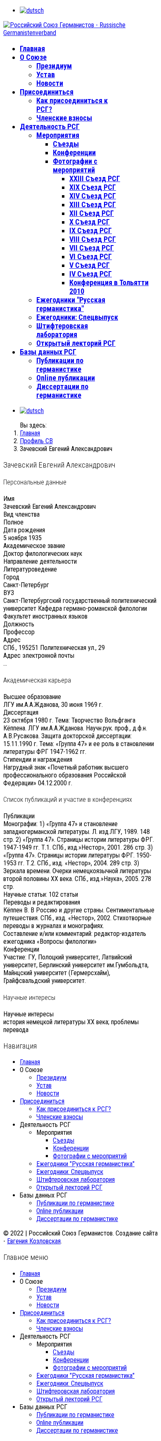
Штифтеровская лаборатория (62, 330)
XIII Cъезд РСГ (92, 204)
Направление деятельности (40, 561)
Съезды (66, 143)
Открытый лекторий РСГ (76, 343)
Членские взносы (64, 117)
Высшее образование (32, 697)
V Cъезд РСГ (89, 265)
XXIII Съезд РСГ (94, 178)
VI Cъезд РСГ (90, 256)
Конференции (74, 152)
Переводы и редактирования (41, 902)
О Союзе (33, 57)
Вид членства (21, 514)
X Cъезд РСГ (89, 221)
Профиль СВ (36, 441)
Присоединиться (46, 91)
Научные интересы (28, 1014)
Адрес (12, 640)
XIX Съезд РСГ (92, 187)
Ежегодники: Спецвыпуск (77, 317)
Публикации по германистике (59, 364)
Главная (32, 48)
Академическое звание (34, 546)
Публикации (19, 816)
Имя (8, 499)
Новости (49, 83)
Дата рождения (24, 530)
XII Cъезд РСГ (91, 213)
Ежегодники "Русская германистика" (70, 304)
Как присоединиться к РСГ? (73, 1109)
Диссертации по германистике (62, 390)
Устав (45, 74)
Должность (18, 624)
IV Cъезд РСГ (90, 273)
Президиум (54, 65)
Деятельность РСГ (50, 126)
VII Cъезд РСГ (91, 247)
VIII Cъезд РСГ (92, 239)
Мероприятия (57, 135)
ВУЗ (8, 593)
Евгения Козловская (34, 1241)
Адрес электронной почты (38, 655)
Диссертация (20, 712)
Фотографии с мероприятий (75, 165)
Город (11, 577)
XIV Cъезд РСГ (92, 195)
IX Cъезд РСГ (90, 230)
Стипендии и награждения (37, 759)
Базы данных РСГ (48, 351)
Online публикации (65, 377)
